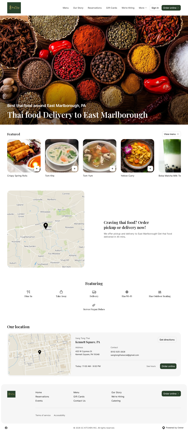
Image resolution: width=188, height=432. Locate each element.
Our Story (78, 7)
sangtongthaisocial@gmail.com (125, 355)
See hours (151, 366)
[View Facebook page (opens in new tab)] (6, 427)
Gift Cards (111, 7)
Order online (168, 366)
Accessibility (59, 415)
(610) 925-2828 (118, 351)
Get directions (167, 339)
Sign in (155, 7)
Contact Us (79, 400)
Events (39, 400)
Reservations (95, 7)
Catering (116, 400)
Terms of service (43, 415)
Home (38, 392)
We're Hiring (128, 7)
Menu (66, 7)
